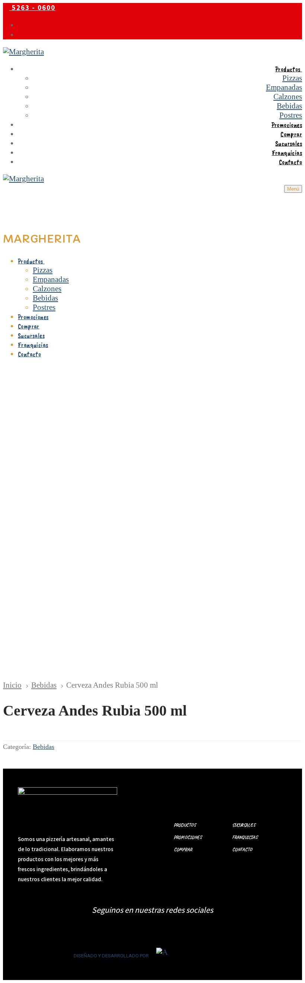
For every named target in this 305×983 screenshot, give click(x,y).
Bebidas (44, 685)
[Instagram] (21, 34)
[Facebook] (21, 24)
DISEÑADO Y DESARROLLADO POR (111, 955)
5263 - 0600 (32, 7)
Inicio (12, 685)
